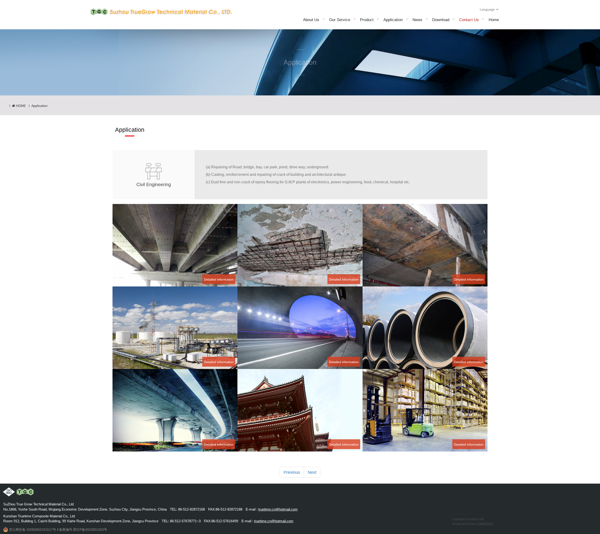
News (417, 20)
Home (494, 20)
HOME (20, 106)
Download (440, 20)
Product (367, 20)
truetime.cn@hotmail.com (278, 509)
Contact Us (469, 20)
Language (488, 9)
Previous (292, 472)
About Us (311, 20)
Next (312, 472)
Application (393, 20)
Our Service (339, 20)
